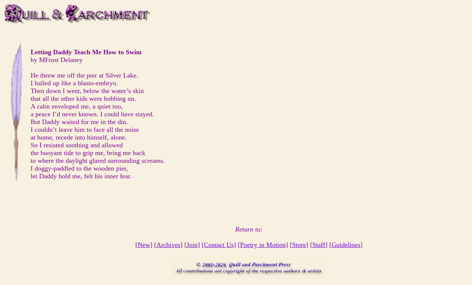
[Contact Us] (219, 244)
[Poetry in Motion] (263, 244)
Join (192, 244)
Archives (168, 244)
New (144, 244)
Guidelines (346, 244)
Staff (318, 244)
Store (299, 244)
